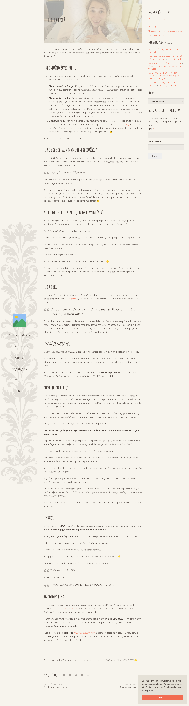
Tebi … (151, 23)
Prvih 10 (152, 27)
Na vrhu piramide (156, 35)
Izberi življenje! (174, 59)
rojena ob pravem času (84, 632)
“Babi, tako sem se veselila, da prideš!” (165, 31)
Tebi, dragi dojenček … (169, 85)
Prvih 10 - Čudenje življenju (160, 49)
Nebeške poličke (70, 608)
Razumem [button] (162, 697)
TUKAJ (126, 124)
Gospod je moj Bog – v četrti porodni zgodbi (163, 77)
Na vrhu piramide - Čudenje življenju (164, 63)
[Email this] (64, 675)
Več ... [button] (154, 690)
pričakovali (73, 298)
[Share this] (70, 675)
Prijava (155, 155)
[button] (19, 391)
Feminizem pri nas (156, 19)
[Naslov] (19, 320)
